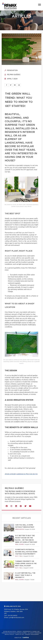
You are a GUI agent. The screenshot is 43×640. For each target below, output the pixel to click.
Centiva (25, 637)
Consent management (32, 634)
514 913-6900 (12, 615)
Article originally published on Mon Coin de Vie (21, 474)
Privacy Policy (9, 634)
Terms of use (19, 634)
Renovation (12, 70)
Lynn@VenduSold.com (16, 617)
